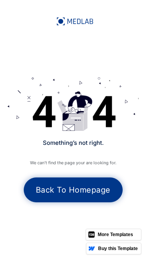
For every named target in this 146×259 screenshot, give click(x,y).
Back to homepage (73, 190)
